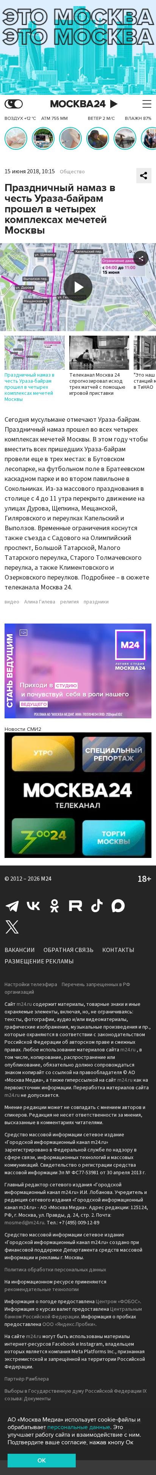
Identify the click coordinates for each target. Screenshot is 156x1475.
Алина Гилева (39, 602)
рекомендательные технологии (42, 1289)
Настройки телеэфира (31, 984)
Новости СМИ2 (23, 729)
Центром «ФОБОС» (118, 1301)
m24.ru (24, 1004)
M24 (46, 879)
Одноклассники (54, 905)
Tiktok (97, 905)
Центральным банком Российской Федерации (73, 1313)
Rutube (75, 905)
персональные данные (78, 1427)
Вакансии (20, 950)
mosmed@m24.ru (24, 1223)
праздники (96, 602)
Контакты (118, 950)
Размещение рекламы (39, 961)
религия (69, 602)
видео (12, 602)
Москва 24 (78, 104)
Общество (72, 172)
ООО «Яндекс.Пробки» (68, 1324)
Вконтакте (33, 905)
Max (118, 905)
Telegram (12, 905)
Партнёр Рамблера (27, 1379)
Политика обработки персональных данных (55, 1270)
